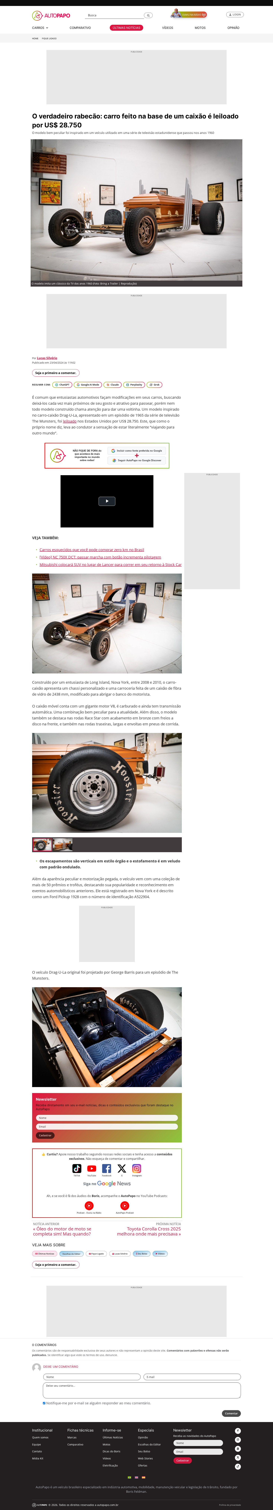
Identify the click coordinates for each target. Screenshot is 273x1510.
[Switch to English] (136, 1477)
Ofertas (142, 1465)
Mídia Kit (37, 1458)
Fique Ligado (49, 38)
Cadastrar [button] (45, 1135)
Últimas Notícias (46, 1253)
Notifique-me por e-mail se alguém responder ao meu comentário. (98, 1403)
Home (35, 38)
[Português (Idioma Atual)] (129, 1477)
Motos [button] (200, 28)
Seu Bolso (142, 1253)
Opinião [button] (233, 28)
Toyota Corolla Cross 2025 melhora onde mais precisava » (149, 1231)
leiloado (70, 421)
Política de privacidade (230, 1504)
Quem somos (40, 1437)
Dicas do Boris (111, 1451)
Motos (106, 1444)
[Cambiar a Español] (143, 1477)
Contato (37, 1451)
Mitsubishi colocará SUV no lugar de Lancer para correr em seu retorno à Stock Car (111, 564)
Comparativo (75, 1444)
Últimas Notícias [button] (126, 28)
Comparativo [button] (80, 28)
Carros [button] (38, 28)
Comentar (231, 1413)
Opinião (143, 1437)
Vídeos (161, 1253)
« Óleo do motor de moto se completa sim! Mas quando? (62, 1231)
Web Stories (145, 1458)
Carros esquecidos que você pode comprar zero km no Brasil (92, 549)
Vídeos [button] (167, 28)
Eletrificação (110, 1465)
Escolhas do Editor (71, 1253)
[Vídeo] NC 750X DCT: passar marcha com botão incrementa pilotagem (100, 557)
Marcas (72, 1437)
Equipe (36, 1444)
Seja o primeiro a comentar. (55, 373)
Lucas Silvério (47, 358)
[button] (148, 15)
